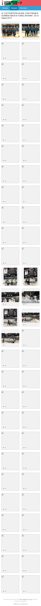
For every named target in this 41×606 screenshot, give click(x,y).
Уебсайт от (20, 604)
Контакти (23, 8)
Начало (5, 8)
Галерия (14, 8)
